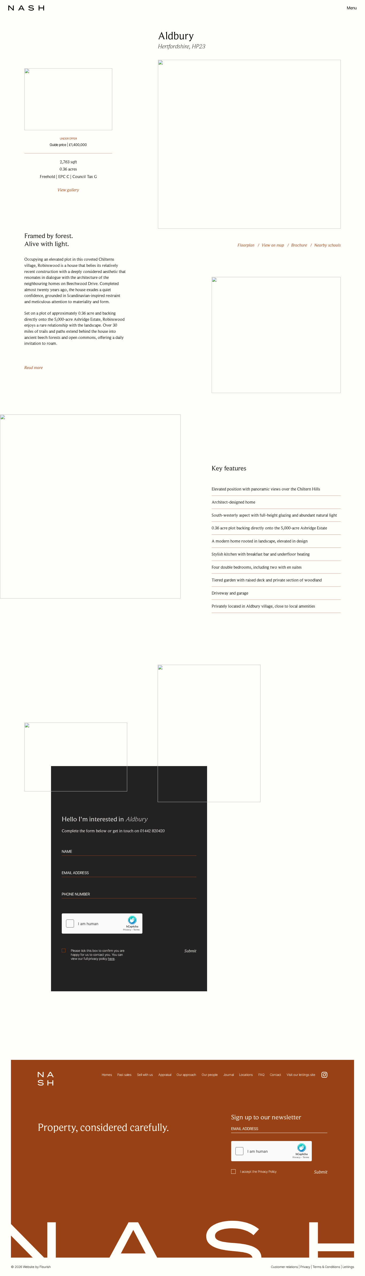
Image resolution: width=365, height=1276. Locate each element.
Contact (275, 1074)
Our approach (186, 1074)
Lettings (348, 1267)
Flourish (45, 1267)
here (111, 958)
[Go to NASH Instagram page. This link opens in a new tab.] (324, 1075)
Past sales (124, 1074)
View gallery (68, 190)
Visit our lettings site (301, 1074)
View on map (273, 245)
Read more (33, 367)
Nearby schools (327, 245)
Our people (210, 1074)
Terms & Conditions (326, 1267)
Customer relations (284, 1267)
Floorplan (246, 245)
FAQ (261, 1074)
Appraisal (164, 1074)
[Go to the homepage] (26, 8)
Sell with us (145, 1074)
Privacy (305, 1267)
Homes (107, 1074)
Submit (190, 951)
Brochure (299, 245)
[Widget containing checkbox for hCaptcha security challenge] (102, 923)
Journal (228, 1074)
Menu (352, 8)
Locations (246, 1074)
